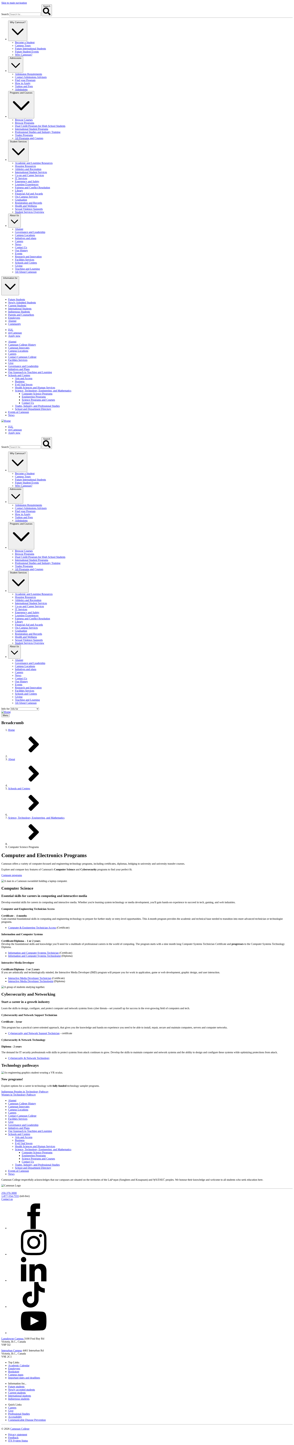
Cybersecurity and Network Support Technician (34, 1033)
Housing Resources (25, 166)
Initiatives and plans (25, 238)
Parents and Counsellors (21, 314)
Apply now (14, 335)
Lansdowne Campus (12, 1338)
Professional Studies (19, 1413)
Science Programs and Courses (38, 399)
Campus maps (15, 1374)
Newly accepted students (21, 1389)
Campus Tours (23, 45)
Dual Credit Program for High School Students (40, 126)
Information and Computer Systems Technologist (34, 955)
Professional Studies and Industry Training (37, 132)
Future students (16, 1386)
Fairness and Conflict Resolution (32, 187)
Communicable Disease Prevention (27, 1419)
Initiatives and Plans (19, 369)
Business (19, 381)
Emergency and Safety (27, 181)
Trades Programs (24, 135)
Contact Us (21, 247)
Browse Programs (24, 122)
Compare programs (11, 875)
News (18, 244)
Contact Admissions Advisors (31, 77)
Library (19, 190)
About (11, 759)
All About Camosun (26, 271)
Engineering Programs (34, 396)
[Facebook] (33, 1228)
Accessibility (15, 1416)
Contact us (7, 1199)
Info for (5, 708)
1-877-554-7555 (10, 1196)
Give (10, 363)
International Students (19, 308)
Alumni (19, 229)
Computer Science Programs (37, 393)
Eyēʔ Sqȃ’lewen (23, 384)
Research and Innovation (28, 256)
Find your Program (25, 80)
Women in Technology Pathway (18, 1094)
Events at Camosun (18, 412)
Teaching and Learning (27, 268)
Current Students (17, 305)
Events (18, 253)
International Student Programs (31, 129)
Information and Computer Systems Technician (33, 952)
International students (19, 1395)
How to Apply (22, 83)
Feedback (13, 1437)
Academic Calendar (18, 1365)
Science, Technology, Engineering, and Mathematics (43, 390)
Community (14, 324)
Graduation (21, 199)
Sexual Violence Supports (29, 209)
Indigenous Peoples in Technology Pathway (24, 1091)
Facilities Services (24, 259)
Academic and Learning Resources (34, 163)
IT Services (21, 178)
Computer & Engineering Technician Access (32, 927)
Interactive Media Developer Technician (29, 978)
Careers (19, 241)
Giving (18, 265)
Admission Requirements (28, 74)
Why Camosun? (23, 54)
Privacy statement (17, 1434)
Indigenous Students (19, 311)
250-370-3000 (9, 1193)
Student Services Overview (29, 212)
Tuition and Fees (24, 86)
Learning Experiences (26, 184)
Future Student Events (27, 51)
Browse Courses (24, 119)
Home (11, 730)
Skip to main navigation (14, 2)
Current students (17, 1392)
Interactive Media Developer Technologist (30, 981)
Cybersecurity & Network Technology (29, 1058)
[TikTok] (33, 1306)
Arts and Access (23, 378)
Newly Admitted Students (22, 302)
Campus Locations (25, 235)
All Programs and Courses (29, 138)
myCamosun (15, 332)
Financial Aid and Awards (29, 193)
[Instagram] (33, 1254)
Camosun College (19, 1428)
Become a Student (25, 42)
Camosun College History (22, 344)
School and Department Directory (33, 409)
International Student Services (31, 172)
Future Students (16, 299)
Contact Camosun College (22, 357)
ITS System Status (18, 1440)
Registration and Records (28, 202)
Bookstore (13, 1371)
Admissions (21, 89)
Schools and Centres (26, 262)
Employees (14, 317)
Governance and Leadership (30, 232)
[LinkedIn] (33, 1280)
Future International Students (30, 48)
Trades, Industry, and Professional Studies (37, 405)
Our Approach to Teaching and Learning (30, 372)
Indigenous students (18, 1398)
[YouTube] (33, 1332)
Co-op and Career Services (29, 175)
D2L (10, 329)
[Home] (6, 420)
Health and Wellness (26, 205)
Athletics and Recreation (28, 169)
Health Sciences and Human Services (35, 387)
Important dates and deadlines (24, 1377)
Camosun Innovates (18, 347)
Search (5, 14)
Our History (21, 250)
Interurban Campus (11, 1350)
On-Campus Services (26, 196)
